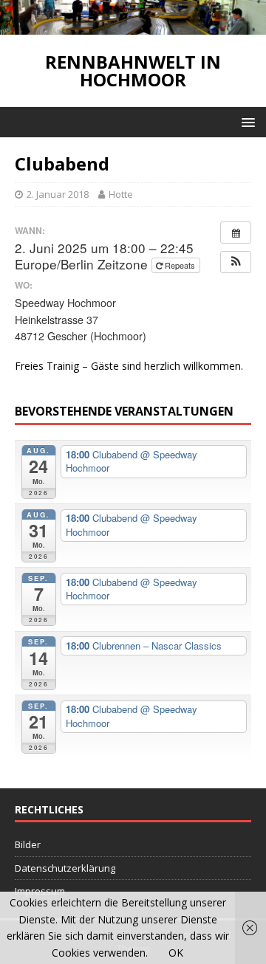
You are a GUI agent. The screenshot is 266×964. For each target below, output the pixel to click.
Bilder (28, 844)
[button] (235, 262)
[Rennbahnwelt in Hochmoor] (133, 25)
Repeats (180, 265)
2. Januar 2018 (58, 194)
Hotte (121, 194)
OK (175, 953)
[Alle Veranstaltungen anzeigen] (235, 232)
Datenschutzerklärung (65, 868)
